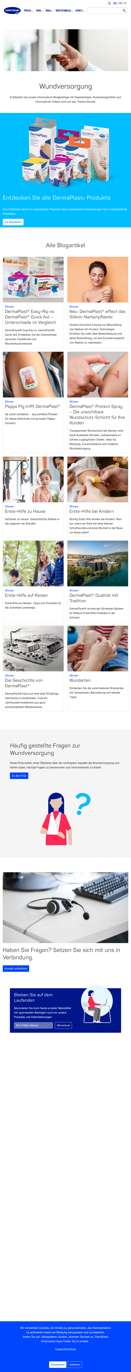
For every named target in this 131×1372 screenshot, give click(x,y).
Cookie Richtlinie (65, 1349)
